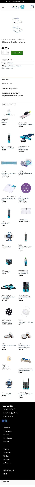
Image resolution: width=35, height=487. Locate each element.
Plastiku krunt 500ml (7, 148)
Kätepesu (21, 39)
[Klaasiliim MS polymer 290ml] (26, 236)
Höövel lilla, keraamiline (25, 173)
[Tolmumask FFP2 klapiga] (26, 312)
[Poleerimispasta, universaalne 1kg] (26, 262)
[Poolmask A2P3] (9, 236)
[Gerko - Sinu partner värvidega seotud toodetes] (17, 7)
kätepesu (11, 66)
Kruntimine (7, 452)
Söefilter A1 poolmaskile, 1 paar (8, 346)
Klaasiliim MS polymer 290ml (24, 247)
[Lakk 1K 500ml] (9, 213)
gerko (6, 66)
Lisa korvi (17, 52)
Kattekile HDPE (23, 219)
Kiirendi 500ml (5, 272)
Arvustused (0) (6, 83)
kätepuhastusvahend (7, 68)
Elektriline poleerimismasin (23, 148)
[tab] (17, 80)
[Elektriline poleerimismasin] (26, 138)
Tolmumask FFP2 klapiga (25, 322)
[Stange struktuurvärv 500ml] (26, 287)
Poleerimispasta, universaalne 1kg (23, 272)
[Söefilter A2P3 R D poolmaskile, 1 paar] (26, 335)
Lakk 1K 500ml (5, 223)
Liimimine (6, 434)
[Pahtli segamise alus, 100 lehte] (9, 188)
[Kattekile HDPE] (26, 211)
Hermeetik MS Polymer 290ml (25, 395)
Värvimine (7, 456)
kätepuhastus (18, 66)
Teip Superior (5, 367)
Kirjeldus (4, 79)
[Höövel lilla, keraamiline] (26, 163)
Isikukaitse (12, 39)
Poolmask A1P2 (6, 394)
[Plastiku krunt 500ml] (9, 138)
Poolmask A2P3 (6, 247)
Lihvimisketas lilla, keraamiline (23, 199)
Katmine (6, 449)
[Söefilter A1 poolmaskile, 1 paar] (9, 335)
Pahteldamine (8, 438)
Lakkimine (6, 459)
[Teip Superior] (9, 359)
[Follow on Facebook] (3, 420)
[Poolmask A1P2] (9, 384)
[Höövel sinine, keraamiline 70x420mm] (9, 163)
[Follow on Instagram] (5, 420)
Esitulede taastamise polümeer (7, 121)
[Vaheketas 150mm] (9, 312)
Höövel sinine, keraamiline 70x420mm (8, 174)
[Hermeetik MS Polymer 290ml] (26, 384)
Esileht (4, 39)
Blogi (5, 474)
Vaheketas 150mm (6, 322)
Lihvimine (6, 441)
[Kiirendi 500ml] (9, 262)
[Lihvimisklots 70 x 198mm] (26, 114)
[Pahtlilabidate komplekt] (26, 360)
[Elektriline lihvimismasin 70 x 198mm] (9, 287)
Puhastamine (8, 431)
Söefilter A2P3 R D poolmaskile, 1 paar (24, 346)
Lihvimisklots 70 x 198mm (26, 124)
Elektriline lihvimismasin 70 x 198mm (8, 298)
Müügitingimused (9, 470)
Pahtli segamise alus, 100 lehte (8, 199)
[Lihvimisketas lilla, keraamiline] (26, 188)
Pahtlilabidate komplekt (25, 370)
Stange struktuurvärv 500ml (24, 298)
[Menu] (2, 6)
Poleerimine (7, 463)
